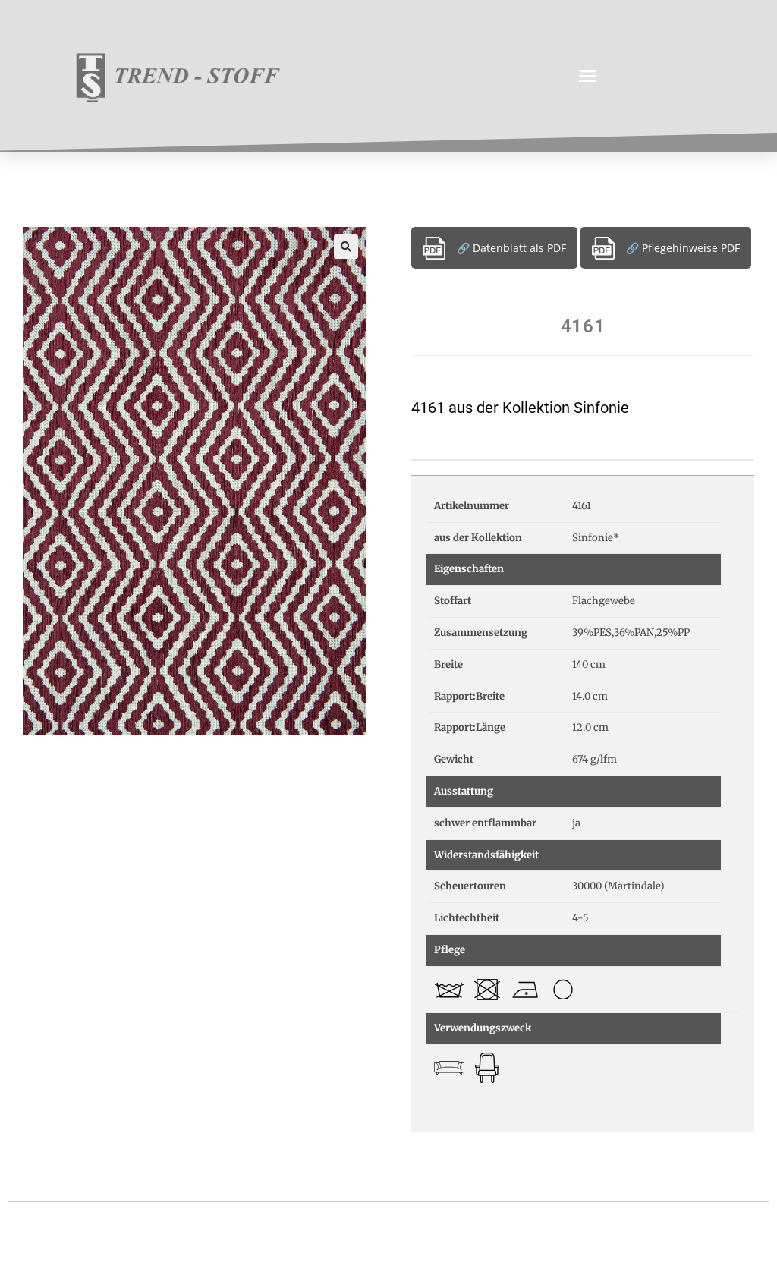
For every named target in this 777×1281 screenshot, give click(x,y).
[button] (588, 75)
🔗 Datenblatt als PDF (511, 248)
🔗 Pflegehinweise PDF (683, 248)
